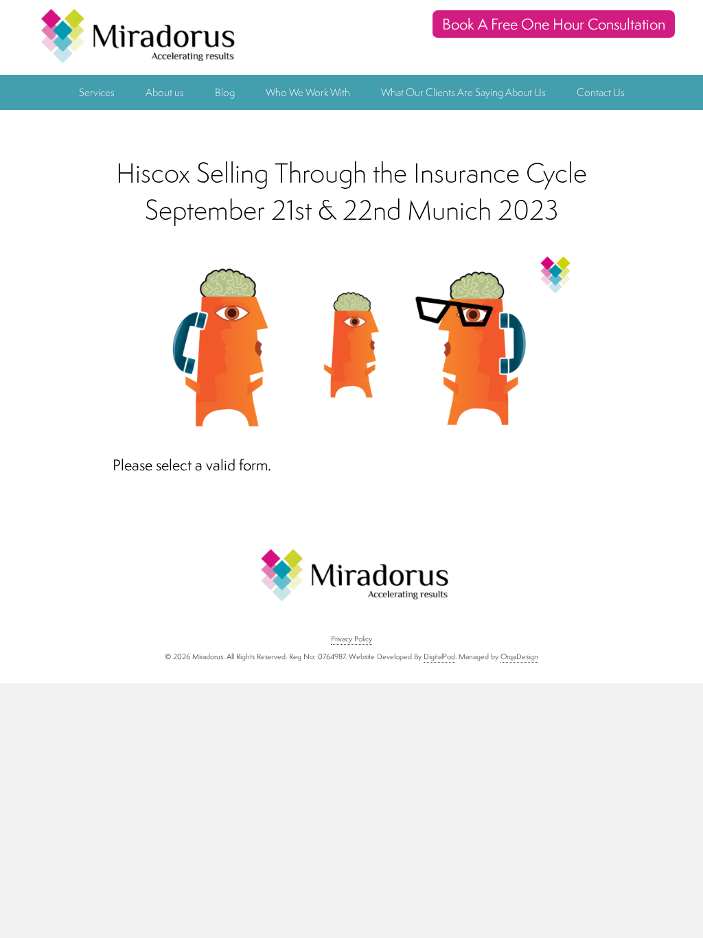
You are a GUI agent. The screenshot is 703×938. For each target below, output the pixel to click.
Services (97, 92)
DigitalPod (439, 656)
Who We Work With (308, 92)
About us (165, 92)
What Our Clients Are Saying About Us (463, 92)
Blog (225, 92)
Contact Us (601, 92)
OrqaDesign (519, 656)
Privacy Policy (351, 638)
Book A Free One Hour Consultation (553, 24)
